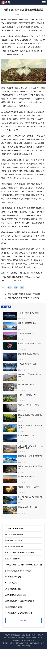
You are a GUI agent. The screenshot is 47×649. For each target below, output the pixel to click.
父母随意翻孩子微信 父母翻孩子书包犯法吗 (24, 294)
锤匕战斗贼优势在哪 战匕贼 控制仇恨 (18, 571)
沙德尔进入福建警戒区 (13, 559)
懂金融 (37, 643)
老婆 (15, 287)
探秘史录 (6, 643)
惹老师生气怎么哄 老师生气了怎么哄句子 (23, 298)
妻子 (9, 287)
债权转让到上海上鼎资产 (13, 589)
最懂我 (18, 643)
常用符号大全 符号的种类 (14, 528)
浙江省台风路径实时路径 (13, 541)
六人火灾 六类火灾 (11, 583)
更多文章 (23, 620)
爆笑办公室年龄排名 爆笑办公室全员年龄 (19, 553)
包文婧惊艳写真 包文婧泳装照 (15, 595)
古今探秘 (12, 643)
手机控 (27, 643)
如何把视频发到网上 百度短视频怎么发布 (19, 613)
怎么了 (22, 643)
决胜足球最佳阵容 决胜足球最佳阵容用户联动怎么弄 (23, 565)
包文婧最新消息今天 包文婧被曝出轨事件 (19, 601)
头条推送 (16, 14)
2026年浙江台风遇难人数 (14, 534)
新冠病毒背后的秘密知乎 (13, 607)
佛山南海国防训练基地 (13, 577)
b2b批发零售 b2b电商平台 (14, 547)
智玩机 (32, 643)
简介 (22, 287)
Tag (40, 643)
